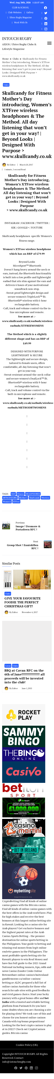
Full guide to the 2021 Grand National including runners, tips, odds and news (26, 967)
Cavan (8, 665)
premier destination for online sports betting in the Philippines (25, 939)
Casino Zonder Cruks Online (25, 971)
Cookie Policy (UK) (27, 1045)
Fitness (20, 493)
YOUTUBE (37, 227)
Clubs (6, 84)
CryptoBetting (10, 901)
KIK (13, 227)
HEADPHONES (33, 493)
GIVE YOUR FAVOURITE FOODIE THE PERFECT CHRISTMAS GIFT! (22, 602)
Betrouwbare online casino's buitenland (25, 974)
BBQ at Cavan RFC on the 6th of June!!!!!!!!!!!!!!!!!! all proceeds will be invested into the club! (24, 676)
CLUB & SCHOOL (20, 7)
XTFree (16, 501)
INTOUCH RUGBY (17, 38)
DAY (13, 493)
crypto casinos (34, 1025)
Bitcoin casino (37, 905)
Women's (7, 501)
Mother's (23, 497)
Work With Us (20, 22)
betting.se (8, 982)
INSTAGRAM (12, 223)
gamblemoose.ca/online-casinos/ (21, 978)
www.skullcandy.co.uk (28, 210)
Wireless (45, 497)
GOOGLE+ (23, 227)
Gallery (29, 12)
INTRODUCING (10, 497)
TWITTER (42, 223)
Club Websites (15, 12)
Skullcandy (34, 497)
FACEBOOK (27, 223)
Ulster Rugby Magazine (21, 17)
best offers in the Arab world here (26, 912)
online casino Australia (15, 986)
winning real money (14, 947)
